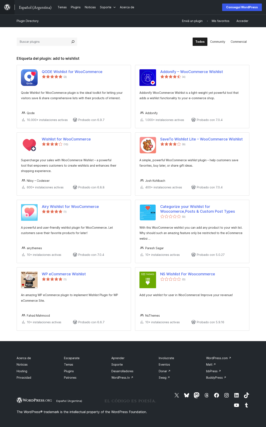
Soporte (117, 364)
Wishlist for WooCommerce (66, 139)
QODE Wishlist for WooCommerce (72, 72)
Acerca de (24, 358)
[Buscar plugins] (73, 42)
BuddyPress (216, 377)
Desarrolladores (122, 371)
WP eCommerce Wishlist (64, 274)
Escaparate (72, 358)
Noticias (22, 364)
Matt (211, 364)
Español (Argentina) (69, 401)
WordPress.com (218, 358)
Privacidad (24, 377)
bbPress (213, 371)
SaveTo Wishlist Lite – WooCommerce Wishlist (201, 139)
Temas (68, 364)
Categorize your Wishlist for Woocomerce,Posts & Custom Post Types (197, 209)
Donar (165, 371)
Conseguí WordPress (242, 7)
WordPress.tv (122, 377)
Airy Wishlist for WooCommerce (70, 206)
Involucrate (166, 358)
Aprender (117, 358)
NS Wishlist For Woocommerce (187, 274)
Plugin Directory (28, 21)
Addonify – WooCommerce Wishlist (191, 72)
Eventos (164, 364)
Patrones (70, 377)
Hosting (22, 371)
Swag (164, 377)
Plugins (69, 371)
